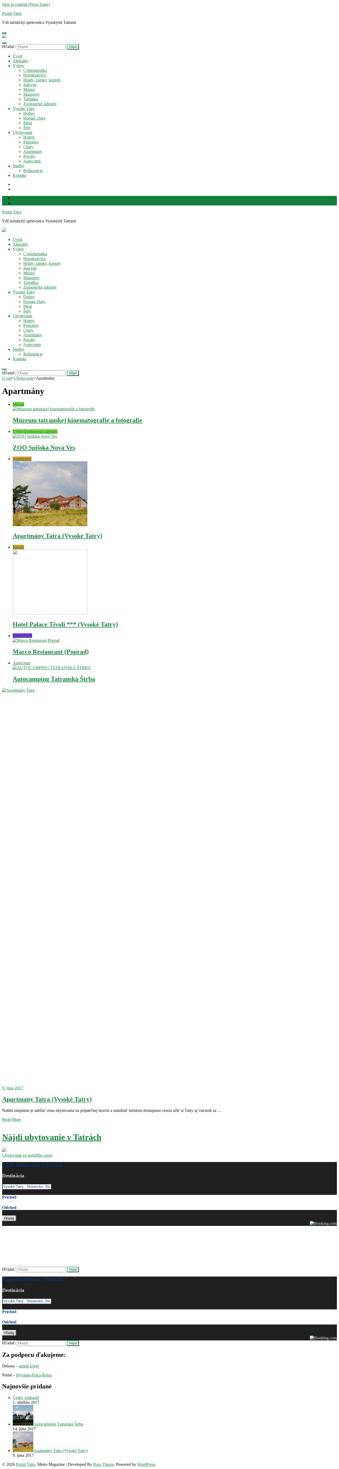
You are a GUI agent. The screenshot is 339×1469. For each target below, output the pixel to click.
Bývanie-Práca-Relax (34, 1375)
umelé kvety (29, 1366)
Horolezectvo (34, 75)
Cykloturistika (35, 70)
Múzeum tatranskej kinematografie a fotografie (77, 420)
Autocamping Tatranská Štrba (54, 679)
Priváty (29, 156)
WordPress (146, 1464)
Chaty (28, 146)
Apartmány (32, 151)
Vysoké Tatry (24, 108)
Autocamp (32, 161)
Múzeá (29, 89)
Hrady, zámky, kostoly (42, 80)
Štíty (27, 127)
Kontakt (19, 175)
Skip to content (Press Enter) (26, 4)
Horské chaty (34, 118)
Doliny (29, 113)
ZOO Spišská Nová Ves (44, 447)
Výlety (18, 65)
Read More (11, 1119)
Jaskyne (30, 84)
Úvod (17, 56)
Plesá (27, 123)
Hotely (29, 137)
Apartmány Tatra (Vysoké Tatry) (57, 535)
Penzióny (31, 142)
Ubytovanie (22, 132)
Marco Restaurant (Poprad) (51, 651)
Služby (18, 166)
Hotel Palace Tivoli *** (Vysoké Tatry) (65, 624)
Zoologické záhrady (40, 104)
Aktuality (20, 61)
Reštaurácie (33, 170)
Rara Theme (103, 1464)
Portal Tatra (11, 13)
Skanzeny (31, 94)
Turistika (30, 99)
